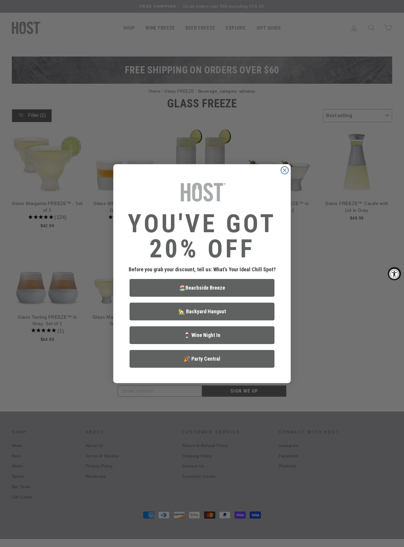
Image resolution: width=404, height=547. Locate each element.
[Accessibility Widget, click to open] (394, 273)
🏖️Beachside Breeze (202, 288)
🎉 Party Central (202, 359)
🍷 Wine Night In (202, 335)
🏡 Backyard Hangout (202, 311)
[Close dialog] (284, 170)
